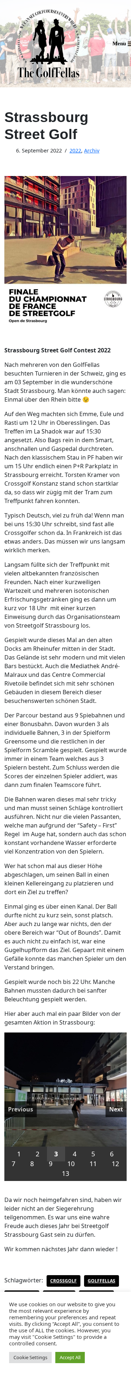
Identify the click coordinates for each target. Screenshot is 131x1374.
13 (65, 1173)
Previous (20, 1109)
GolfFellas (101, 1281)
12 (115, 1163)
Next (116, 1109)
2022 (75, 150)
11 (93, 1163)
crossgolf (63, 1281)
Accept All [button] (70, 1357)
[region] (65, 1106)
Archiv (91, 150)
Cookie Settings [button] (30, 1357)
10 (71, 1163)
